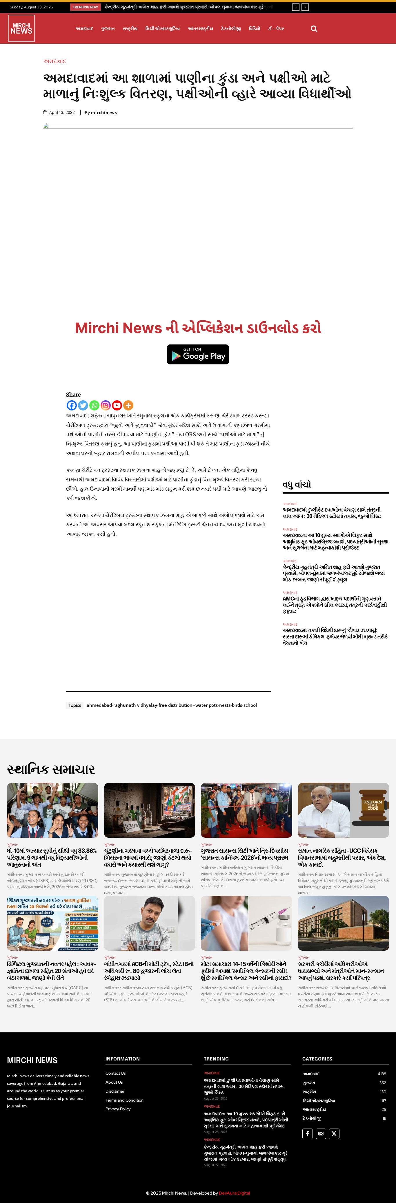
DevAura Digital (234, 1193)
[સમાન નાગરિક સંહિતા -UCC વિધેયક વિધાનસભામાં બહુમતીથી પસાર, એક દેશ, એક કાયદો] (343, 810)
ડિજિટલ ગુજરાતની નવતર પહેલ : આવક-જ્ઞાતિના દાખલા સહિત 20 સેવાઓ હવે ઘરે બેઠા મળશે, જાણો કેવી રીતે (51, 971)
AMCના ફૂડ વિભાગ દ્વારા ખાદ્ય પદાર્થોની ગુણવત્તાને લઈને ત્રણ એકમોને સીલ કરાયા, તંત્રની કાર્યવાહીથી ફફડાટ (335, 605)
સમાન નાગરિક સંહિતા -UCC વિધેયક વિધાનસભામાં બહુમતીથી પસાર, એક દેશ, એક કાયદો (342, 858)
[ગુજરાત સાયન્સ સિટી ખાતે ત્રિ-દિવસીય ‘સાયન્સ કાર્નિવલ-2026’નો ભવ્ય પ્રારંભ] (246, 810)
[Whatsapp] (94, 405)
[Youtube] (117, 405)
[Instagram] (106, 405)
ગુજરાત (13, 844)
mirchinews (104, 112)
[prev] (295, 7)
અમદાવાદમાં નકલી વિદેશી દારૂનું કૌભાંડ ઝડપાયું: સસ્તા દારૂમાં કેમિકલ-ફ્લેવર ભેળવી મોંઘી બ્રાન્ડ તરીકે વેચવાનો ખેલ (335, 637)
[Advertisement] (168, 613)
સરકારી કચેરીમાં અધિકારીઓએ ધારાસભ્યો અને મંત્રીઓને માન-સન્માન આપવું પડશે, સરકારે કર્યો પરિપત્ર (341, 971)
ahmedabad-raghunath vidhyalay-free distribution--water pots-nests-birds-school (172, 705)
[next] (305, 7)
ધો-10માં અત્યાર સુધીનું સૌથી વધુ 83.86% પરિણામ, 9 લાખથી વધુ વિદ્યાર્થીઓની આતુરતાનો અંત (52, 858)
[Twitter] (83, 405)
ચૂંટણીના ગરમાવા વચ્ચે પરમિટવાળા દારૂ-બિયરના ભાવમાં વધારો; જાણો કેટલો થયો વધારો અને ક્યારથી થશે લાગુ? (148, 858)
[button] (314, 28)
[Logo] (21, 29)
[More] (128, 405)
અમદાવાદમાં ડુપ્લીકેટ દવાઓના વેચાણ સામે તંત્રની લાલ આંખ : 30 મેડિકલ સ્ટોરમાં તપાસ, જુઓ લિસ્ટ (244, 1086)
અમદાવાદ (54, 61)
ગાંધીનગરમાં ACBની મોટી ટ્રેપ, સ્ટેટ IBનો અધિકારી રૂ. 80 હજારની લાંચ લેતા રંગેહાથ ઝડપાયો (148, 971)
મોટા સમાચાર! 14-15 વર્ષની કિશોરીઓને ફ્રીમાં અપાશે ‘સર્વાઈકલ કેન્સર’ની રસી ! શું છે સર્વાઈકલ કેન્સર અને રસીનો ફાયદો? (246, 971)
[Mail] (321, 1134)
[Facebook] (72, 405)
